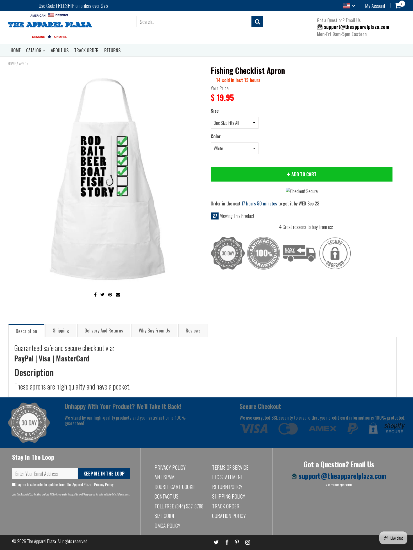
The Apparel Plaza (41, 541)
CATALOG (34, 50)
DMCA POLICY (167, 525)
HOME (16, 50)
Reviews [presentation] (193, 330)
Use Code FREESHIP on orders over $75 (73, 5)
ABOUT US (60, 50)
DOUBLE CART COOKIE (175, 486)
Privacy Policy (104, 484)
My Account (375, 5)
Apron (23, 63)
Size (215, 110)
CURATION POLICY (229, 515)
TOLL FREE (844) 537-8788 (179, 506)
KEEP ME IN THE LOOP (103, 473)
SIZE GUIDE (165, 515)
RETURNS (112, 50)
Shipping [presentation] (61, 330)
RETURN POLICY (227, 486)
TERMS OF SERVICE (230, 467)
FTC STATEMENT (227, 477)
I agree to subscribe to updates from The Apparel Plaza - (65, 484)
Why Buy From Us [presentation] (154, 330)
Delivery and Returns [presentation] (104, 330)
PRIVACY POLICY (170, 467)
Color (216, 136)
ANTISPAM (164, 477)
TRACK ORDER (86, 50)
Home (12, 63)
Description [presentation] (26, 330)
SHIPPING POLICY (228, 496)
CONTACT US (166, 496)
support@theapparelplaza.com (356, 26)
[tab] (26, 330)
